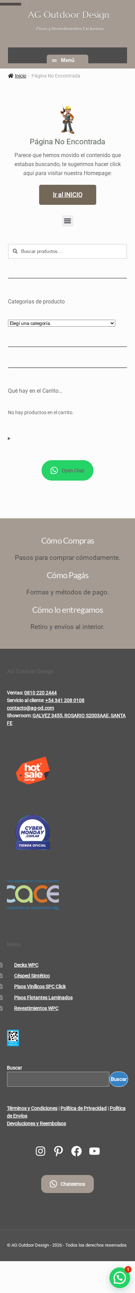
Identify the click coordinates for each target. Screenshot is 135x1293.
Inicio (20, 76)
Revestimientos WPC (36, 1008)
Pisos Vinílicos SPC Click (40, 986)
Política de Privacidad (84, 1108)
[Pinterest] (58, 1151)
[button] (67, 221)
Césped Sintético (32, 975)
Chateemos (73, 1184)
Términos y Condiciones (32, 1108)
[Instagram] (40, 1151)
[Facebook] (76, 1151)
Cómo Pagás (67, 575)
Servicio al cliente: (25, 700)
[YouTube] (94, 1151)
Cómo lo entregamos (67, 609)
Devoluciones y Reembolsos (36, 1123)
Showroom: (19, 715)
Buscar (14, 1068)
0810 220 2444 (40, 692)
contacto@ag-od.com (30, 708)
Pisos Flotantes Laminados (43, 997)
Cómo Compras (67, 540)
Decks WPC (26, 965)
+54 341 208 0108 (64, 700)
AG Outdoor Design (68, 14)
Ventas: (15, 692)
